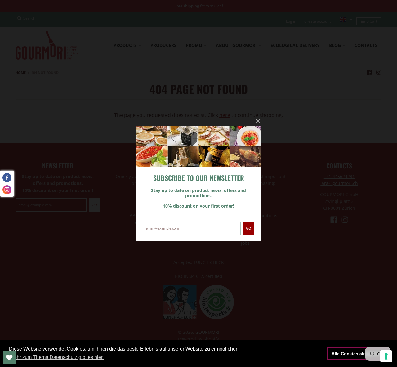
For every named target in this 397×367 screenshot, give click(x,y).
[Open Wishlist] (9, 357)
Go (248, 228)
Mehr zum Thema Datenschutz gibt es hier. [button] (57, 357)
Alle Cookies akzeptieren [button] (358, 353)
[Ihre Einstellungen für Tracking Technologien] (386, 356)
